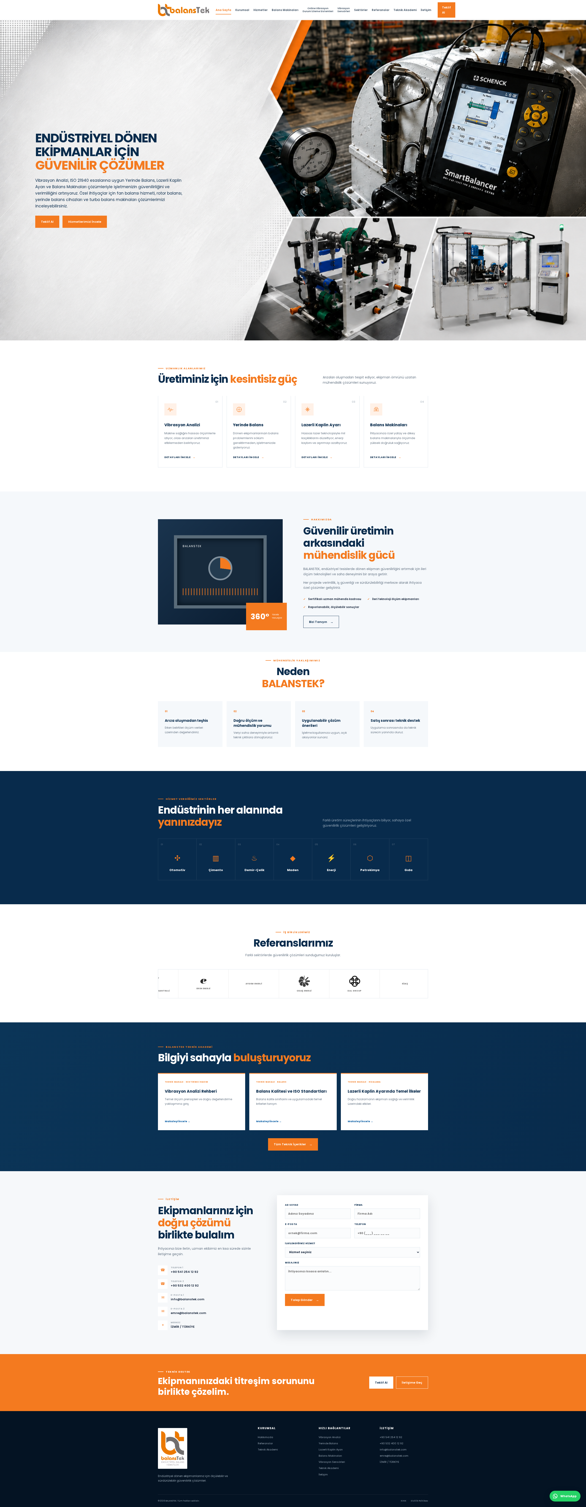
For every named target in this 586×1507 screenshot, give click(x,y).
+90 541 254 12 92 (391, 1437)
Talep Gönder (305, 1300)
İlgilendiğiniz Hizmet (300, 1243)
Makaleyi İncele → (177, 1121)
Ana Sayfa (223, 10)
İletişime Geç (412, 1382)
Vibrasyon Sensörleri (332, 1462)
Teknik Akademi (405, 10)
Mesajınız (292, 1262)
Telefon (360, 1224)
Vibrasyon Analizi (330, 1437)
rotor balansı (169, 193)
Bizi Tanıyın (321, 622)
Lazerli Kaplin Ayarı (331, 1449)
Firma (358, 1205)
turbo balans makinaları (113, 199)
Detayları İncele (179, 457)
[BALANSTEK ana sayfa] (183, 10)
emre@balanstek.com (394, 1456)
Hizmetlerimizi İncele (84, 222)
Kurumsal (242, 10)
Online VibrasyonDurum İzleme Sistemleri (318, 10)
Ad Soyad (291, 1205)
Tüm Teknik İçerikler (293, 1144)
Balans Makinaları (285, 10)
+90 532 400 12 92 (391, 1443)
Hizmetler (260, 10)
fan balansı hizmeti (136, 193)
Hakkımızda (265, 1437)
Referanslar (380, 10)
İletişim (426, 10)
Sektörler (361, 10)
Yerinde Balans (328, 1443)
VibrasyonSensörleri (343, 10)
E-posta (291, 1224)
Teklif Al (446, 9)
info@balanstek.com (393, 1449)
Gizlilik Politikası (419, 1500)
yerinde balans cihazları (58, 199)
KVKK (403, 1500)
